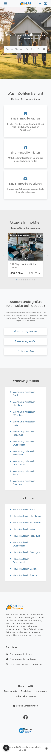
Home (21, 686)
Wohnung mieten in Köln (24, 423)
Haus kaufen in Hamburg (27, 516)
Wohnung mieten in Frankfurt (24, 433)
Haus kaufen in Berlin (24, 509)
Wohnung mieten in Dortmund (24, 463)
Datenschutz (10, 691)
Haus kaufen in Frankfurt (26, 536)
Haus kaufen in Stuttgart (26, 552)
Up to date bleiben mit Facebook (26, 664)
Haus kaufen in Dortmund (21, 561)
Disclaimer (26, 691)
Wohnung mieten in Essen (24, 473)
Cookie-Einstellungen (27, 706)
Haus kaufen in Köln (24, 529)
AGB (30, 686)
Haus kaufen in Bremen (26, 575)
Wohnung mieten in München (24, 413)
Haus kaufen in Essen (25, 568)
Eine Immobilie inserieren (22, 659)
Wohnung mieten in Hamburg (24, 404)
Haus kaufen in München (27, 522)
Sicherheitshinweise (25, 696)
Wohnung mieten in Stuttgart (24, 453)
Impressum (41, 691)
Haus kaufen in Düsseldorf (21, 544)
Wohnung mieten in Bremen (24, 483)
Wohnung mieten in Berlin (24, 394)
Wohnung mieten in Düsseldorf (24, 443)
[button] (5, 3)
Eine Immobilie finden (20, 654)
